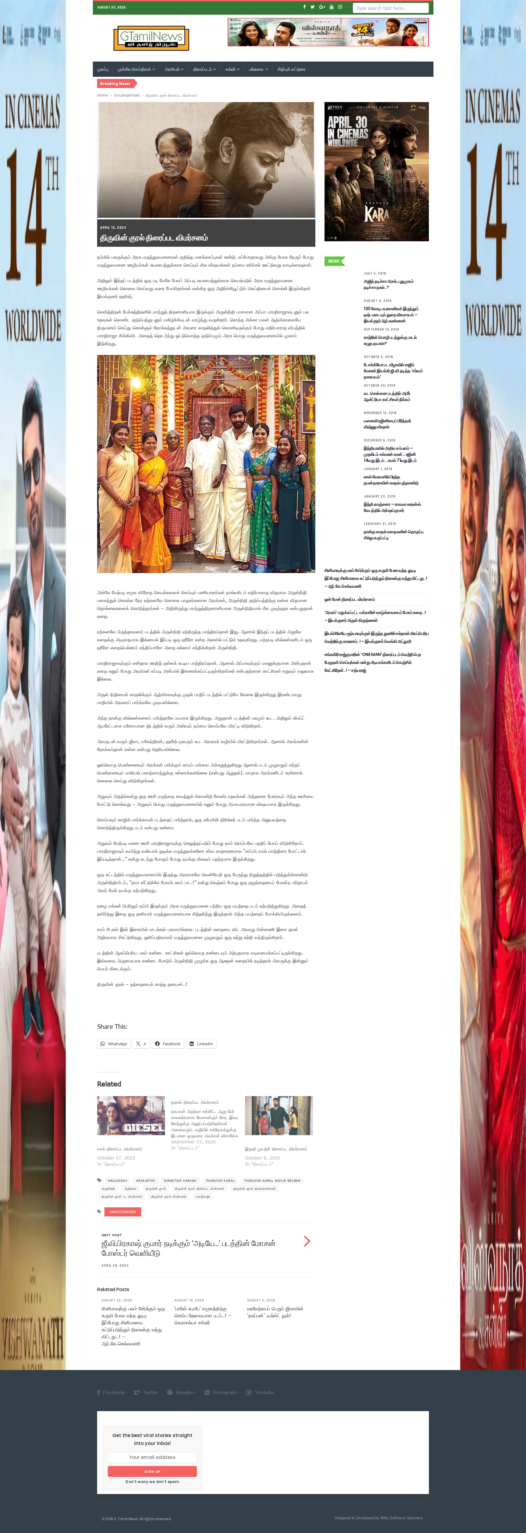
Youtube (264, 1392)
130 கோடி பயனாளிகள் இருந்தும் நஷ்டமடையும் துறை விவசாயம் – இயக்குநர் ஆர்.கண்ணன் (391, 315)
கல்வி (231, 69)
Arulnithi (145, 1180)
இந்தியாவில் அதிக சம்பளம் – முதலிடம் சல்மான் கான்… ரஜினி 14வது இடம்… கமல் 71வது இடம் (390, 454)
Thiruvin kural (220, 1180)
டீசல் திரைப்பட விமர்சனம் (119, 1148)
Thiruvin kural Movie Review (272, 1180)
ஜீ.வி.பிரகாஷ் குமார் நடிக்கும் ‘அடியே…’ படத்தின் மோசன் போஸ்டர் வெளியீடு (188, 1248)
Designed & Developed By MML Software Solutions (379, 1518)
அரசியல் (172, 69)
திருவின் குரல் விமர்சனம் (169, 1196)
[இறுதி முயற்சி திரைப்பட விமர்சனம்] (279, 1115)
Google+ (184, 1392)
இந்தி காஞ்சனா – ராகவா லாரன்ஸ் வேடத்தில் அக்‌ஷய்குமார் (392, 507)
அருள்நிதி (108, 1188)
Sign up (152, 1471)
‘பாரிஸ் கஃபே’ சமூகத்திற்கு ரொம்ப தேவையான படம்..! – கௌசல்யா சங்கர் (202, 1315)
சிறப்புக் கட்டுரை (292, 69)
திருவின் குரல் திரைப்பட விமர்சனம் (199, 1188)
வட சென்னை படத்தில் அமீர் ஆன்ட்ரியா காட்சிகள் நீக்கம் (387, 396)
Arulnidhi (117, 1180)
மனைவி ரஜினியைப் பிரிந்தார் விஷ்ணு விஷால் (387, 424)
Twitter (150, 1392)
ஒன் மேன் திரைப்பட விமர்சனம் (349, 599)
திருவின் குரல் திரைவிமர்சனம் (254, 1188)
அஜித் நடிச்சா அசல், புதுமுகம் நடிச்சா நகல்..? (388, 284)
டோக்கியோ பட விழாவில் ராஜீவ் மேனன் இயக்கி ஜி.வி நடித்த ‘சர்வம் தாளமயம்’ (393, 371)
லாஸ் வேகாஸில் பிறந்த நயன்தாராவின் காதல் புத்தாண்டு (391, 480)
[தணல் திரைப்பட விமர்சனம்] (208, 1123)
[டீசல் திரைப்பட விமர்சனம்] (131, 1115)
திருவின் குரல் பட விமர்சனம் (122, 1196)
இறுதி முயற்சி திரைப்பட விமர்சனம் (276, 1148)
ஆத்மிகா (130, 1188)
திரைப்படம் (202, 69)
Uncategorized (126, 95)
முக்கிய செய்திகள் (135, 69)
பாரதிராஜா (203, 1196)
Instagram (224, 1392)
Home (102, 95)
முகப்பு (102, 69)
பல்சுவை (257, 69)
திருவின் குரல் (156, 1188)
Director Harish (180, 1180)
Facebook (113, 1392)
